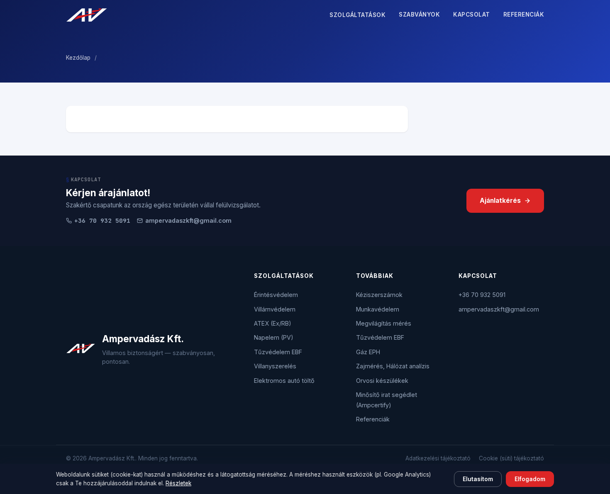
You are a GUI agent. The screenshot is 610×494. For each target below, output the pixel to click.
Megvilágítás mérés (383, 323)
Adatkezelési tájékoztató (438, 458)
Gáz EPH (368, 351)
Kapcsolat (471, 14)
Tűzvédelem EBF (278, 351)
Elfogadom (530, 479)
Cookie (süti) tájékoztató (511, 458)
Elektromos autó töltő (284, 380)
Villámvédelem (274, 309)
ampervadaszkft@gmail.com (188, 220)
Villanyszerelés (275, 366)
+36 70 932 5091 (482, 294)
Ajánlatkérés (500, 200)
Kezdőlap (78, 57)
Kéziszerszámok (379, 294)
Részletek (178, 483)
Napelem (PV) (273, 337)
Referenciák (523, 14)
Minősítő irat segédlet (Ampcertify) (386, 399)
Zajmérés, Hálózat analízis (392, 366)
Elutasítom (478, 479)
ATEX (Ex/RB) (272, 323)
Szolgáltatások (357, 15)
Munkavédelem (377, 309)
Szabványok (419, 14)
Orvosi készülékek (382, 380)
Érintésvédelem (276, 294)
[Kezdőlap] (86, 15)
